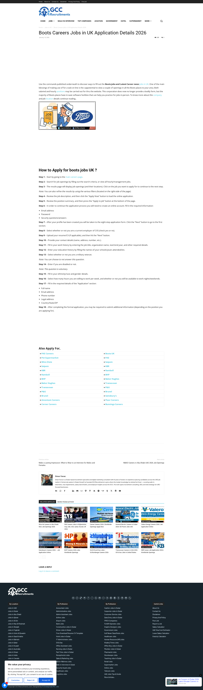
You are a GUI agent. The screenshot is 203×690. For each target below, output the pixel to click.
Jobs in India (94, 521)
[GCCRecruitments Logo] (54, 12)
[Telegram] (114, 598)
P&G (107, 387)
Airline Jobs (42, 521)
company (157, 95)
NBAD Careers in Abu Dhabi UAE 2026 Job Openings (143, 463)
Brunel (108, 391)
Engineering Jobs (70, 521)
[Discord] (84, 598)
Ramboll (109, 370)
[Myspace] (82, 491)
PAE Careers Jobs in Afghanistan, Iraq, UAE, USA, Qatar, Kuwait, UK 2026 (75, 526)
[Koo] (92, 598)
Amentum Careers (50, 400)
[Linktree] (129, 598)
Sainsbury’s (111, 395)
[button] (161, 21)
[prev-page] (40, 557)
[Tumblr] (108, 491)
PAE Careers (47, 353)
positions (61, 91)
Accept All (46, 680)
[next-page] (44, 557)
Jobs (117, 521)
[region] (30, 673)
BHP (107, 374)
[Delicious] (80, 598)
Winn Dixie (46, 362)
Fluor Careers (112, 400)
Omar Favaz (60, 476)
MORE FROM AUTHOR (65, 502)
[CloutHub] (61, 491)
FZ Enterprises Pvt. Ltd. (50, 687)
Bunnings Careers (114, 404)
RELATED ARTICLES (47, 502)
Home (41, 27)
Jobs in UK (48, 27)
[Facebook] (65, 491)
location (49, 98)
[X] (112, 491)
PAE (107, 357)
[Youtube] (121, 491)
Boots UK (109, 353)
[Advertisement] (101, 65)
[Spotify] (99, 491)
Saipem (109, 362)
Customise (15, 680)
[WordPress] (116, 491)
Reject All (30, 680)
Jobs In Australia (146, 547)
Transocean (111, 383)
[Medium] (78, 491)
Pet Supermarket (49, 357)
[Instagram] (70, 491)
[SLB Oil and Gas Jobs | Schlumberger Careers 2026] (101, 540)
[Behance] (57, 491)
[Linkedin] (74, 491)
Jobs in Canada (146, 521)
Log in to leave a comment (49, 571)
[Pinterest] (91, 491)
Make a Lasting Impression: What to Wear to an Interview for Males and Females (67, 464)
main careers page (74, 177)
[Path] (87, 491)
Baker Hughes (112, 379)
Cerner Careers (48, 404)
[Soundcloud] (95, 491)
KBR (107, 366)
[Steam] (104, 491)
